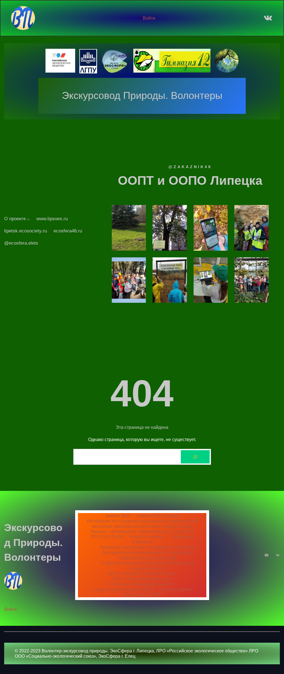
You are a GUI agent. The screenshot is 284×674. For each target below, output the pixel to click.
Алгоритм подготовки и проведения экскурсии (147, 547)
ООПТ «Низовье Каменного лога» (142, 573)
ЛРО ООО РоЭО (107, 536)
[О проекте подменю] (28, 218)
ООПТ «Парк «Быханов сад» (142, 578)
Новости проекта (147, 536)
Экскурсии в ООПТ (142, 594)
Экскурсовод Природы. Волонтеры (142, 95)
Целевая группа (175, 589)
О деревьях (182, 536)
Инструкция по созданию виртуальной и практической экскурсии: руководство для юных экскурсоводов (142, 523)
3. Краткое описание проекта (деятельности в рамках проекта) (147, 565)
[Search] (195, 456)
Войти (149, 18)
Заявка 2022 (118, 515)
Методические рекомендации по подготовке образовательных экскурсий (147, 555)
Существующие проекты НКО (122, 589)
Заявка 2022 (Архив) (157, 515)
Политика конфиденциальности (142, 583)
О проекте (142, 541)
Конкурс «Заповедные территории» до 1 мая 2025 (142, 531)
